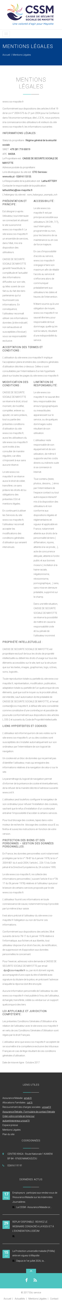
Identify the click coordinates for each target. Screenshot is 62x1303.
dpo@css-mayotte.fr (14, 970)
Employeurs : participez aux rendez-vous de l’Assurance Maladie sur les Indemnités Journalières (34, 1197)
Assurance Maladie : (17, 1098)
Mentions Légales (11, 1129)
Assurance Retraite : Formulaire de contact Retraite (28, 1111)
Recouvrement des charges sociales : (26, 1107)
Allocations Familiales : (17, 1102)
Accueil (6, 54)
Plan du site (8, 1134)
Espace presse (10, 1125)
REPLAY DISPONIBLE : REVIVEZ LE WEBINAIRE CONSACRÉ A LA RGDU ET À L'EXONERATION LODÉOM (33, 1226)
